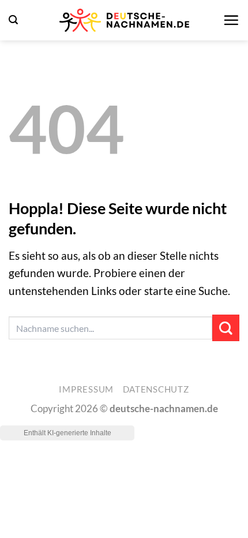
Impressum (86, 389)
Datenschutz (156, 389)
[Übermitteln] (225, 328)
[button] (13, 20)
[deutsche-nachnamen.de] (124, 20)
